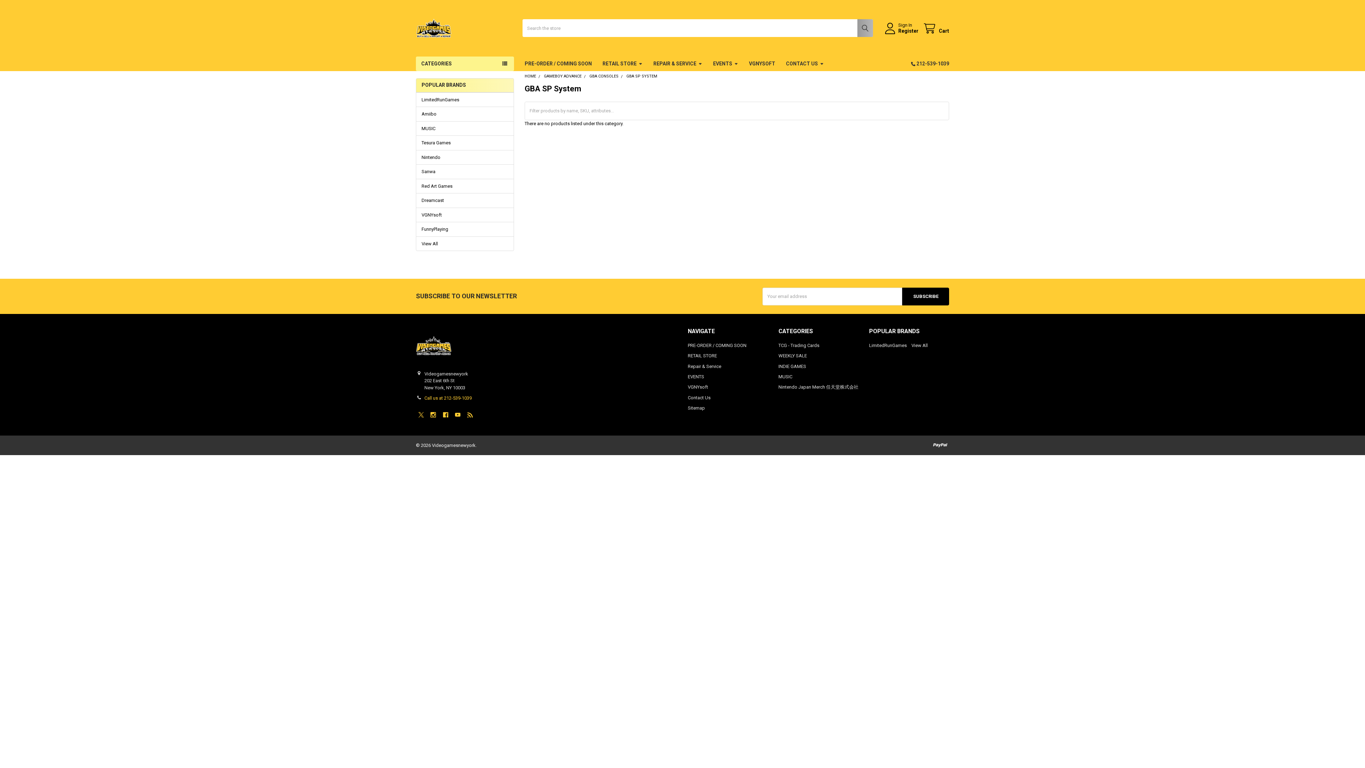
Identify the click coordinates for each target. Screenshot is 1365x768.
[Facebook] (445, 415)
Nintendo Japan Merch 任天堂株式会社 (818, 387)
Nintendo (431, 157)
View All (430, 243)
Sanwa (428, 171)
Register (908, 31)
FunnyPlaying (435, 229)
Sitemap (696, 408)
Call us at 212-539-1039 (448, 398)
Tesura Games (436, 142)
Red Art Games (437, 186)
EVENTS (722, 63)
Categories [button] (436, 63)
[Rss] (470, 415)
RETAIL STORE (620, 63)
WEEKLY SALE (792, 355)
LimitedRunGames (440, 99)
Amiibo (429, 114)
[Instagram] (433, 415)
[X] (421, 415)
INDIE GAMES (792, 366)
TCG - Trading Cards (798, 345)
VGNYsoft (762, 63)
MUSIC (428, 128)
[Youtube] (458, 415)
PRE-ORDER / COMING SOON (558, 63)
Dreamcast (433, 200)
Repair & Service (674, 63)
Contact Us (802, 63)
